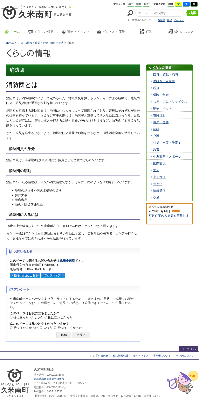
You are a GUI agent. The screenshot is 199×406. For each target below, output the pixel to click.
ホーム (10, 42)
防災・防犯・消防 (45, 42)
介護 (156, 136)
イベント (179, 20)
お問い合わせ (100, 355)
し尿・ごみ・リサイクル (170, 101)
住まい (157, 184)
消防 (61, 42)
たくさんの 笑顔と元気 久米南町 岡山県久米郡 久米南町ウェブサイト (36, 12)
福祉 (156, 129)
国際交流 (159, 163)
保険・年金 (161, 94)
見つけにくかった (69, 327)
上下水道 (159, 177)
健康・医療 (161, 122)
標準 (138, 4)
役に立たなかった (60, 317)
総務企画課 (67, 260)
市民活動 (159, 115)
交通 (156, 197)
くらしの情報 (24, 42)
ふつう (38, 317)
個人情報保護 (120, 355)
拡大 (146, 4)
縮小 (130, 4)
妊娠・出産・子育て (167, 142)
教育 (156, 149)
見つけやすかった (25, 327)
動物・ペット (162, 108)
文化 (156, 170)
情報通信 (159, 190)
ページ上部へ (189, 349)
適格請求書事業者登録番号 (49, 378)
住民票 (161, 20)
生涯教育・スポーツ (167, 156)
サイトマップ (140, 355)
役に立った (21, 317)
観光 (169, 20)
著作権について (162, 355)
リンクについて (184, 355)
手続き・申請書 (164, 81)
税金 (156, 88)
